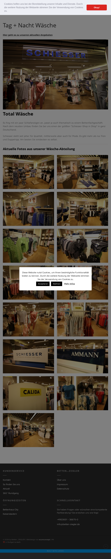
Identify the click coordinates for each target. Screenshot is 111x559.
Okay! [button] (97, 7)
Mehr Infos (69, 283)
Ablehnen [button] (56, 284)
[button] (8, 11)
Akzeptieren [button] (43, 284)
